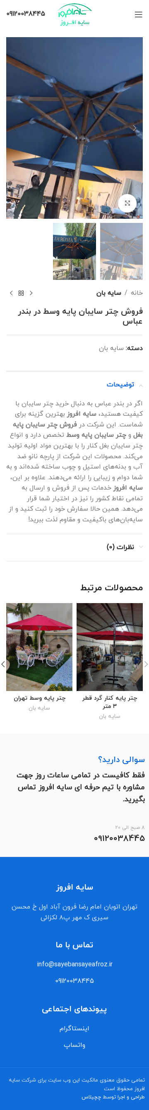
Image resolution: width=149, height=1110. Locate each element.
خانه (137, 293)
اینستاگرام (74, 1028)
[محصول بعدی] (11, 293)
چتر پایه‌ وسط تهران (39, 698)
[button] (134, 128)
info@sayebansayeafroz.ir (75, 964)
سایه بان (108, 293)
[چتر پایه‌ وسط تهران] (39, 647)
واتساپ (74, 1045)
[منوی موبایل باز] (138, 14)
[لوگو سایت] (74, 14)
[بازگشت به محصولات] (21, 293)
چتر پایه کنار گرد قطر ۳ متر (109, 702)
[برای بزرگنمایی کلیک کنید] (127, 203)
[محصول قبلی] (31, 293)
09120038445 (74, 981)
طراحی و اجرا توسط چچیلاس (113, 1097)
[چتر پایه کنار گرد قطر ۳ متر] (110, 647)
